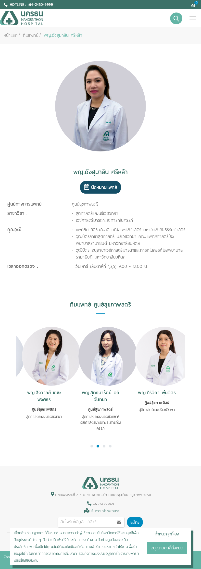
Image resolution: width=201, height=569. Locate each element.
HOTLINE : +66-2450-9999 (31, 4)
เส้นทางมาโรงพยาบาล (105, 511)
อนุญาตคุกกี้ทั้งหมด (167, 548)
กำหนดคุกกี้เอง (167, 534)
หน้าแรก (10, 35)
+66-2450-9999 (103, 504)
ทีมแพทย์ (30, 35)
